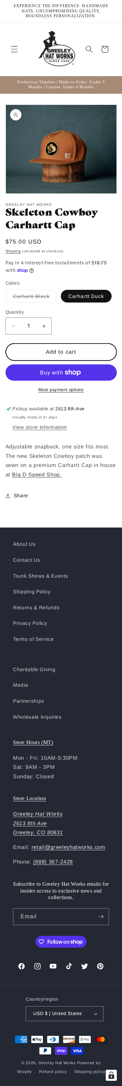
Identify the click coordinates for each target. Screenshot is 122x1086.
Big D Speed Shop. (36, 474)
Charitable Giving (34, 669)
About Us (24, 544)
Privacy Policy (30, 623)
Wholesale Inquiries (37, 717)
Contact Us (26, 560)
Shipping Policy (32, 591)
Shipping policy (89, 1071)
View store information (39, 427)
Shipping (13, 251)
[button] (14, 49)
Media (20, 685)
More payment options (61, 389)
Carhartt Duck (86, 296)
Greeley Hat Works (57, 1063)
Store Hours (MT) (33, 742)
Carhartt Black (35, 298)
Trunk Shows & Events (40, 576)
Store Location (29, 798)
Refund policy (53, 1071)
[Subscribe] (101, 916)
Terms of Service (33, 639)
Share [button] (21, 495)
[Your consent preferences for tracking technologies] (111, 1075)
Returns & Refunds (36, 607)
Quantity (15, 312)
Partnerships (28, 701)
